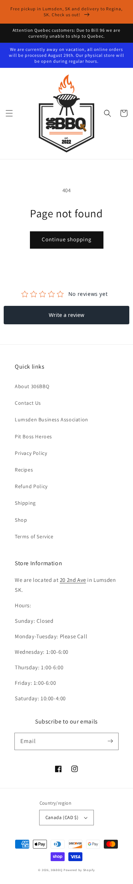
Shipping (25, 503)
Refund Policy (31, 486)
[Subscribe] (110, 741)
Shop (21, 520)
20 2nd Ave (73, 579)
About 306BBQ (32, 386)
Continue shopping (67, 239)
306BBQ (56, 870)
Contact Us (28, 403)
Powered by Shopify (79, 870)
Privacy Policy (31, 453)
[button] (9, 113)
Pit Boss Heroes (33, 436)
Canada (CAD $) (62, 817)
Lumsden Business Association (51, 419)
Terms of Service (34, 536)
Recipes (24, 469)
